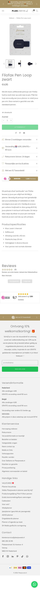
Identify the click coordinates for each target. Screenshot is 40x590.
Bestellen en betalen (9, 439)
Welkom (11, 18)
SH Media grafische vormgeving (14, 526)
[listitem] (20, 4)
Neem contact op (8, 446)
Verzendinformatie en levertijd (13, 436)
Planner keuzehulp (9, 487)
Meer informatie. (7, 275)
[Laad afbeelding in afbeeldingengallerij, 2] (20, 64)
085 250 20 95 (7, 541)
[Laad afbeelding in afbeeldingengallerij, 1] (10, 64)
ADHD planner (7, 515)
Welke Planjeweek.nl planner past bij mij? (17, 490)
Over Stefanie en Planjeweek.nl (13, 461)
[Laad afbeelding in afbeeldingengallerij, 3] (30, 64)
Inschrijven (20, 369)
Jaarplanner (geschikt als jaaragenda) (16, 511)
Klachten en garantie (9, 464)
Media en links (7, 450)
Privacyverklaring (8, 468)
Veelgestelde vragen (9, 443)
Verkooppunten (7, 454)
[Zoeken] (37, 11)
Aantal (5, 116)
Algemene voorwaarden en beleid (14, 471)
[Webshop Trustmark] (13, 317)
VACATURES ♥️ (8, 483)
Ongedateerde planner (10, 518)
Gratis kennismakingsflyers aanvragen (16, 497)
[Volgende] (35, 63)
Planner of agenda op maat (12, 522)
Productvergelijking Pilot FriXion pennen (17, 494)
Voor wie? (5, 504)
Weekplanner (7, 508)
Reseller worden (8, 457)
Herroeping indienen (9, 429)
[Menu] (3, 11)
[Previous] (3, 4)
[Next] (36, 4)
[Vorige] (4, 63)
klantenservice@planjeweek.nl (13, 537)
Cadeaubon (6, 501)
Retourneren (6, 432)
